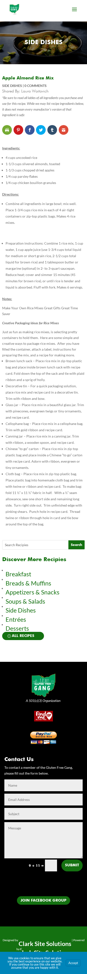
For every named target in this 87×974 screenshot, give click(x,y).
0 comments (35, 86)
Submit (72, 865)
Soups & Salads (25, 601)
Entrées (16, 619)
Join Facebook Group (43, 900)
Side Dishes (44, 43)
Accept (73, 963)
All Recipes (23, 636)
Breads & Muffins (28, 583)
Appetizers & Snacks (32, 592)
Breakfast (18, 574)
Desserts (18, 628)
